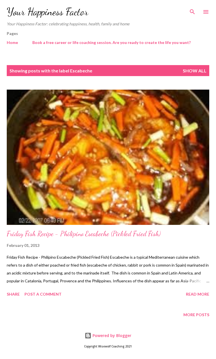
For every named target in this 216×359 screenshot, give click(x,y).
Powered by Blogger (111, 335)
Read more (197, 294)
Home (12, 42)
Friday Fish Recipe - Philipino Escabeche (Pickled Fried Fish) (84, 234)
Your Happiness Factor (47, 12)
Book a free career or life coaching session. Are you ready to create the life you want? (111, 42)
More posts (196, 314)
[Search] (192, 10)
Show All (194, 70)
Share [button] (13, 294)
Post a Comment (43, 294)
